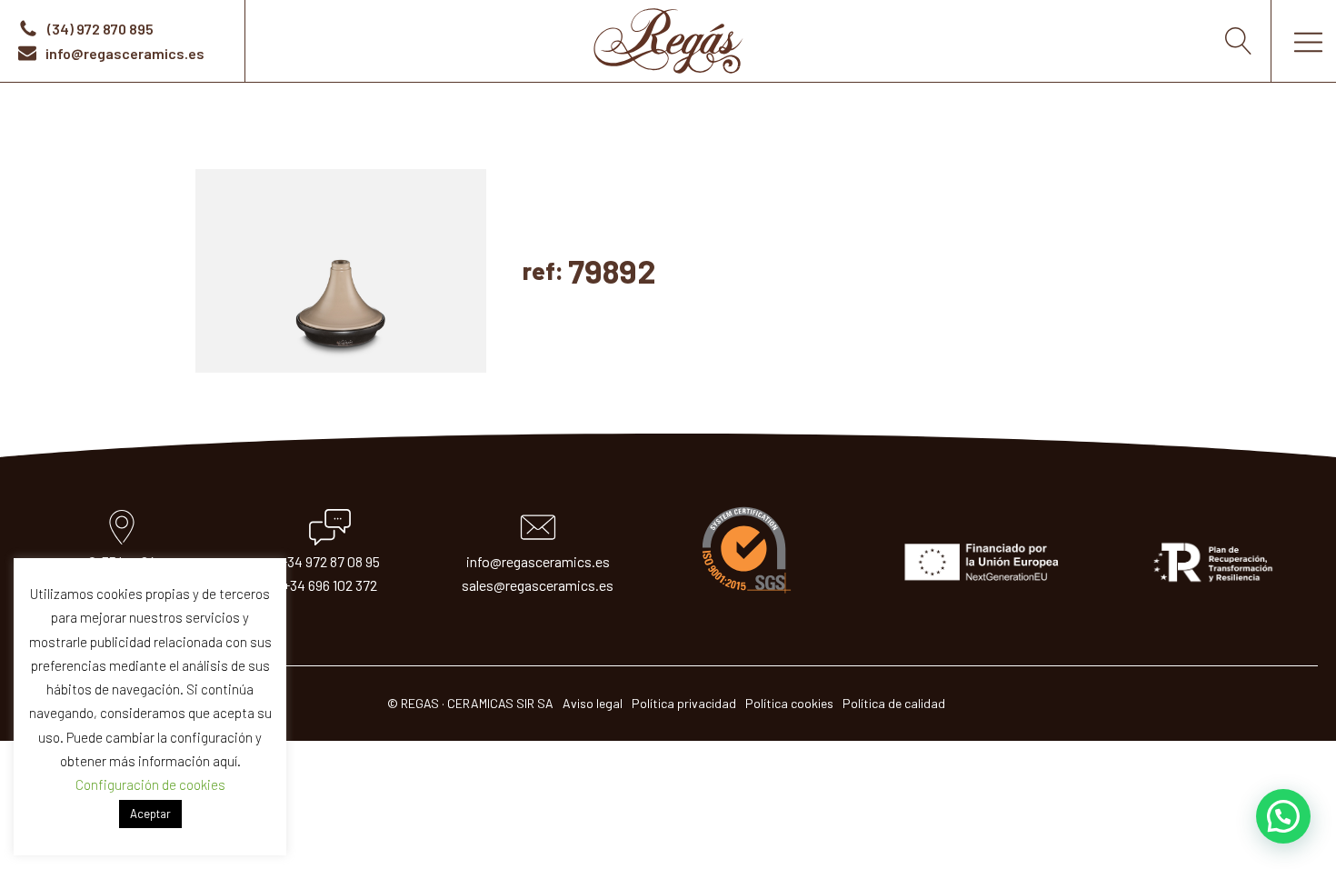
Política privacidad (684, 703)
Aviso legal (593, 703)
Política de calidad (893, 703)
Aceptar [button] (150, 813)
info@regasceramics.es (538, 561)
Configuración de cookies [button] (150, 784)
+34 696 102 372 (330, 585)
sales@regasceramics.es (537, 585)
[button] (1283, 816)
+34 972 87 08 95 (330, 561)
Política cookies (789, 703)
